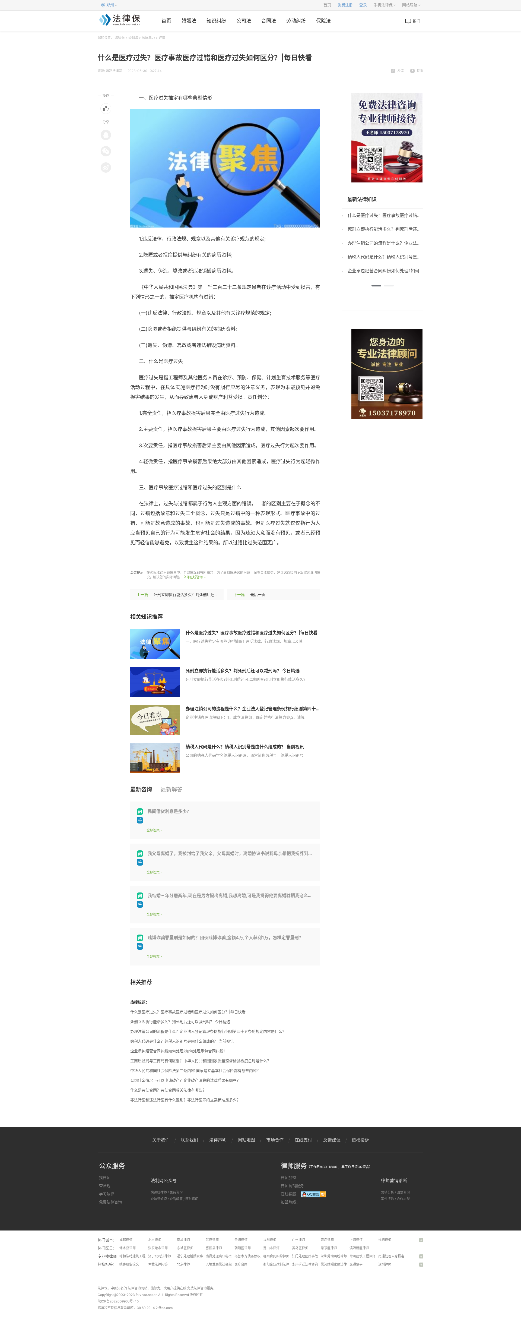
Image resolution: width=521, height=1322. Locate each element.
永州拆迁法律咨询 (305, 1264)
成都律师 (125, 1240)
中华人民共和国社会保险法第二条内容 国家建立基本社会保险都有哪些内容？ (195, 1070)
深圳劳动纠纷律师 (334, 1256)
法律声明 (218, 1140)
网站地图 (246, 1140)
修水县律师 (127, 1248)
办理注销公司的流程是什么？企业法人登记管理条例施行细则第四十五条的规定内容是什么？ (275, 708)
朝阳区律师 (242, 1248)
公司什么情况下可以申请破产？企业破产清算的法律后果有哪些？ (185, 1080)
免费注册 (345, 5)
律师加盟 (288, 1177)
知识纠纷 (216, 21)
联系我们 (189, 1140)
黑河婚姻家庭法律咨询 (337, 1264)
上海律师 (356, 1240)
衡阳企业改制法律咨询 (279, 1264)
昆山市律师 (271, 1248)
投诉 (420, 71)
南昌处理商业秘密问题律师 (225, 1256)
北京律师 (154, 1240)
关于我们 (161, 1140)
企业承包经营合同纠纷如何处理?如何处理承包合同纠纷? (177, 1051)
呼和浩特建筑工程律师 (135, 1256)
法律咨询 (134, 1288)
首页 (327, 5)
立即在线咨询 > (194, 577)
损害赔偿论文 (129, 1264)
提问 (416, 21)
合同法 (268, 21)
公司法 (243, 21)
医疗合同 (240, 1264)
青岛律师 (327, 1240)
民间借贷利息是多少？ (169, 811)
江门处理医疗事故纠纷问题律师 (315, 1256)
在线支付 (303, 1140)
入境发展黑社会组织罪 (222, 1264)
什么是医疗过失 (163, 558)
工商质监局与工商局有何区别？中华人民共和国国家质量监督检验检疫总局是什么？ (200, 1060)
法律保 (120, 38)
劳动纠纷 (296, 21)
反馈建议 (332, 1140)
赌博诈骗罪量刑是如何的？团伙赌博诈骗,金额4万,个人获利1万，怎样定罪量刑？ (225, 937)
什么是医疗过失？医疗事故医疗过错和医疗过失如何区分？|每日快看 (251, 632)
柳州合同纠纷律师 (276, 1256)
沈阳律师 (384, 1240)
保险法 (323, 21)
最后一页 (257, 594)
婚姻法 (189, 21)
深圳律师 (384, 1264)
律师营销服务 (292, 1185)
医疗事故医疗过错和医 (206, 558)
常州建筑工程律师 (363, 1256)
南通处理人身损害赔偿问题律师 (401, 1256)
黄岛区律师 (300, 1248)
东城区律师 (185, 1248)
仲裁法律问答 (158, 1264)
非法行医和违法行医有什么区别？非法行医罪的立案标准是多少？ (185, 1099)
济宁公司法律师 (159, 1256)
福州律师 (269, 1240)
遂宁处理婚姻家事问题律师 (196, 1256)
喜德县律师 (214, 1248)
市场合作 (275, 1140)
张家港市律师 (158, 1248)
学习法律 (106, 1193)
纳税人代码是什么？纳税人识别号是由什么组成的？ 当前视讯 (245, 746)
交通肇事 (356, 1264)
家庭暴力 (148, 38)
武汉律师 (212, 1240)
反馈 (400, 71)
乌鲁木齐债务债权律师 (250, 1256)
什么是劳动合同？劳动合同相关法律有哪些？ (168, 1090)
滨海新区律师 (359, 1248)
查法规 (104, 1185)
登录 (363, 5)
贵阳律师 (240, 1240)
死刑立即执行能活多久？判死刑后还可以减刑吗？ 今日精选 (203, 594)
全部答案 (153, 830)
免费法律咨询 (110, 1202)
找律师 (104, 1177)
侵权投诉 (360, 1140)
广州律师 (298, 1240)
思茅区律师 (329, 1248)
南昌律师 (183, 1240)
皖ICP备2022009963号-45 (118, 1301)
